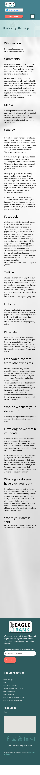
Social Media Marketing (13, 688)
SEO (5, 682)
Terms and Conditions (15, 746)
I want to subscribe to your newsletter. (19, 650)
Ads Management (10, 685)
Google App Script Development (14, 697)
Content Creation (9, 691)
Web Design (8, 679)
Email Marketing (9, 694)
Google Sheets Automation (12, 700)
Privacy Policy (27, 746)
